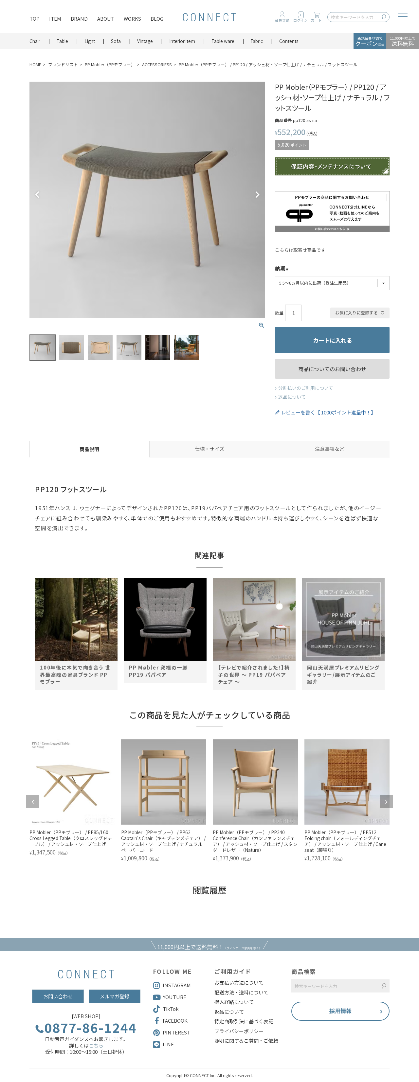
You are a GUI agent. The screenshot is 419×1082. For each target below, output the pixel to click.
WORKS (132, 18)
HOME (35, 64)
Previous (37, 194)
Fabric (256, 41)
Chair (34, 41)
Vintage (145, 41)
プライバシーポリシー (239, 1031)
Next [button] (386, 801)
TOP (34, 18)
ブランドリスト (63, 64)
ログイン (300, 20)
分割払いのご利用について (305, 388)
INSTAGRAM (177, 985)
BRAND (79, 18)
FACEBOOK (175, 1020)
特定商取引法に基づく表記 (243, 1021)
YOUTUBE (174, 996)
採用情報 (340, 1011)
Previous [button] (32, 801)
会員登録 (282, 20)
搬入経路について (234, 1002)
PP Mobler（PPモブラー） (110, 64)
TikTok (171, 1008)
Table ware (222, 41)
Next (257, 194)
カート (316, 20)
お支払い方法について (239, 982)
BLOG (157, 18)
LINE (168, 1044)
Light (89, 41)
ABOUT (105, 18)
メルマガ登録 (114, 996)
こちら (96, 1045)
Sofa (116, 41)
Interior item (182, 41)
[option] (76, 630)
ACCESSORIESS (157, 64)
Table (62, 41)
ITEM (55, 18)
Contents (289, 41)
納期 (280, 268)
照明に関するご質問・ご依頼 (246, 1040)
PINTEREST (176, 1032)
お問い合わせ (58, 996)
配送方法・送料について (241, 992)
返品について (292, 396)
